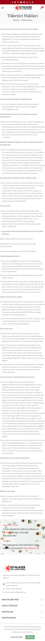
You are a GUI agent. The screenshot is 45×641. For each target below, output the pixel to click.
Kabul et (30, 637)
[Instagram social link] (18, 2)
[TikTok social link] (32, 2)
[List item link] (22, 589)
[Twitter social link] (15, 2)
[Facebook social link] (12, 2)
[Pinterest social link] (24, 2)
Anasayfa (16, 20)
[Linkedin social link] (27, 2)
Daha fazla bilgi (16, 637)
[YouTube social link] (21, 2)
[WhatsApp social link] (29, 2)
